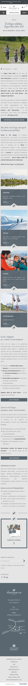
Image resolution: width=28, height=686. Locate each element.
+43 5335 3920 (14, 609)
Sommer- (3, 110)
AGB (14, 664)
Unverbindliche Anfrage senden (14, 120)
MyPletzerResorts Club (14, 679)
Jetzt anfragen (14, 400)
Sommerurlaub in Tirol (14, 188)
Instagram (4, 577)
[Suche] (24, 7)
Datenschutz (14, 667)
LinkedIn (7, 577)
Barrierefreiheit (14, 669)
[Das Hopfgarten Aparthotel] (14, 7)
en (26, 6)
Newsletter (24, 561)
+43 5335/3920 (19, 164)
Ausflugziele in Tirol (14, 311)
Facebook (2, 577)
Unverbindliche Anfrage (14, 659)
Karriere (14, 672)
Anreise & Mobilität (14, 626)
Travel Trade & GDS (14, 677)
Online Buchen (14, 2)
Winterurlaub (15, 110)
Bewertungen (14, 674)
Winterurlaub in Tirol (14, 229)
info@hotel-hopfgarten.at (14, 615)
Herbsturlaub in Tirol (14, 271)
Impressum (14, 661)
